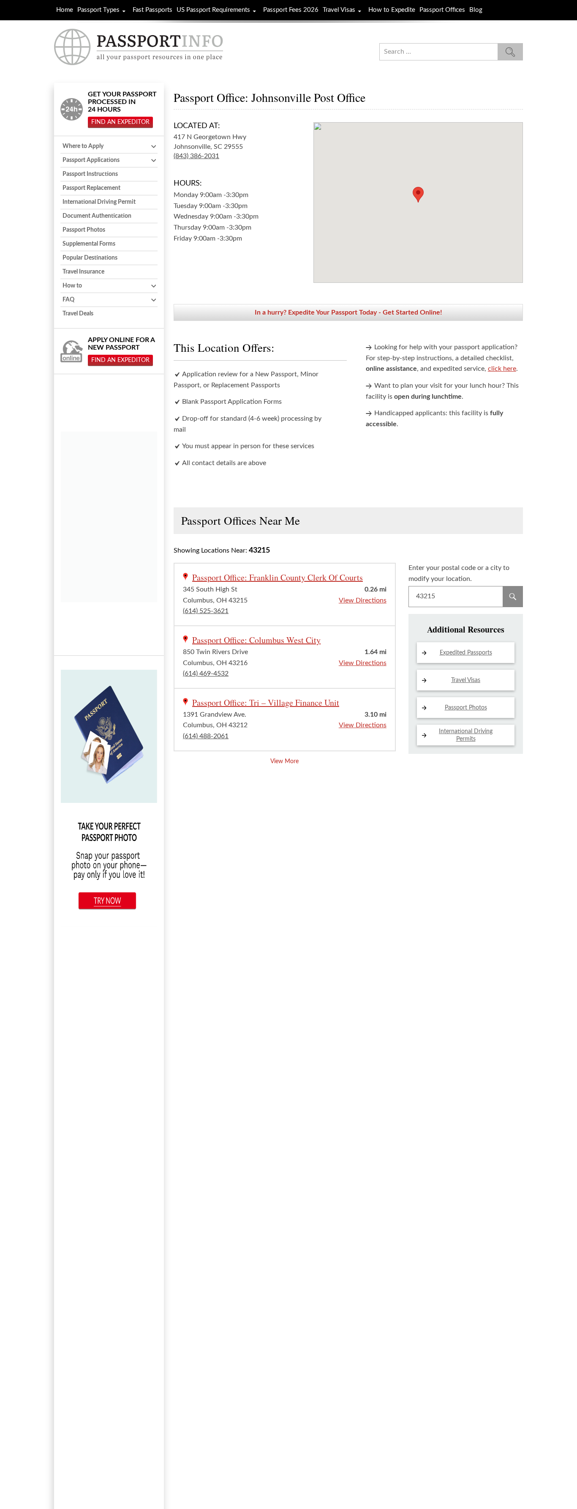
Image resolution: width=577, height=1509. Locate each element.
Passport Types (98, 10)
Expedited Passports (466, 653)
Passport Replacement (91, 188)
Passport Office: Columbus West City (256, 640)
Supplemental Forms (89, 244)
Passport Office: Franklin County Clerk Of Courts (277, 577)
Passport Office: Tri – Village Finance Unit (265, 702)
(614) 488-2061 (206, 736)
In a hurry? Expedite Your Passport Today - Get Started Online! (348, 312)
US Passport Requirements (213, 10)
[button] (418, 195)
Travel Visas (339, 10)
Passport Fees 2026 (290, 10)
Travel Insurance (83, 272)
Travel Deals (78, 314)
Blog (475, 10)
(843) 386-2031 (196, 156)
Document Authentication (97, 216)
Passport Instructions (90, 174)
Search (513, 596)
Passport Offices (442, 10)
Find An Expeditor (120, 122)
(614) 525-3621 (206, 611)
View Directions (362, 600)
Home (64, 10)
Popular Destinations (90, 258)
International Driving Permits (466, 735)
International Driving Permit (99, 202)
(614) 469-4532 (206, 673)
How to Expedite (391, 10)
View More (284, 761)
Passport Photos (466, 708)
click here (502, 368)
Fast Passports (152, 10)
